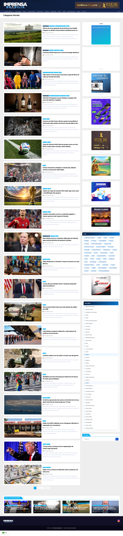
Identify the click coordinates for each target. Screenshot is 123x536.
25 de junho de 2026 (48, 125)
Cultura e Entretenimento (48, 72)
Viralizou (87, 380)
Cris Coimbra (88, 394)
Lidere (87, 346)
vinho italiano (113, 267)
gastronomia (104, 252)
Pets (86, 261)
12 (45, 488)
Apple (99, 237)
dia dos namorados (97, 243)
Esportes (56, 72)
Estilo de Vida (89, 334)
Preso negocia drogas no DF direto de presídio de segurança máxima (47, 508)
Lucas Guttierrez (89, 348)
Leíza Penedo (89, 411)
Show (98, 264)
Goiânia (87, 255)
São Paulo (105, 264)
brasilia (112, 237)
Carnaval (94, 240)
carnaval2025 (102, 240)
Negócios (112, 258)
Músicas (87, 357)
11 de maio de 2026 (48, 381)
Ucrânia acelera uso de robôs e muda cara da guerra (60, 355)
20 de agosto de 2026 (41, 511)
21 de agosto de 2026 (12, 511)
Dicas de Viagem (101, 246)
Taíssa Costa (89, 425)
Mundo (62, 50)
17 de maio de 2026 (48, 335)
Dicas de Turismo (89, 246)
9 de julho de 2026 (48, 102)
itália (93, 255)
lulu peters (112, 255)
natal (105, 258)
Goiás (112, 252)
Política (44, 259)
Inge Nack (88, 402)
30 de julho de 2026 (48, 32)
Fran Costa (88, 397)
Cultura (87, 243)
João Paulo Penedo (90, 405)
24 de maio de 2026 (48, 288)
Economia (48, 467)
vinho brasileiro (103, 267)
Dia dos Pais (108, 243)
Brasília (87, 240)
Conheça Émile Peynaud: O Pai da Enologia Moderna (61, 52)
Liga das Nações (102, 255)
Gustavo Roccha (89, 399)
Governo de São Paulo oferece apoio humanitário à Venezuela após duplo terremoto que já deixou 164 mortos (60, 123)
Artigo (87, 315)
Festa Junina (88, 252)
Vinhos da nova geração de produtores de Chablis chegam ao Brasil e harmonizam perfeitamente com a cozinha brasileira (61, 30)
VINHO (94, 267)
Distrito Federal (89, 323)
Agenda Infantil (89, 309)
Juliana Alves (89, 408)
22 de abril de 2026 (48, 404)
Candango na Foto (90, 391)
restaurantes (103, 261)
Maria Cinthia (89, 416)
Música (99, 258)
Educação (51, 50)
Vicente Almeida (89, 428)
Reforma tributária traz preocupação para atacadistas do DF (16, 508)
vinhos (86, 270)
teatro (113, 264)
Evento (115, 249)
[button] (118, 11)
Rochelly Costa (89, 419)
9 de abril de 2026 (48, 474)
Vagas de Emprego (90, 377)
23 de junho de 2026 (48, 218)
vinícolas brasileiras (104, 270)
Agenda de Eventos (90, 237)
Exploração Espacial (90, 337)
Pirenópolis (93, 261)
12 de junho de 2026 (48, 242)
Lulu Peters (88, 413)
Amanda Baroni (89, 385)
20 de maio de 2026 (48, 311)
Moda (92, 258)
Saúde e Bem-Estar (90, 365)
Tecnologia (88, 371)
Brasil (105, 237)
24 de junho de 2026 (48, 195)
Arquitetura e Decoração (91, 312)
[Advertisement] (101, 57)
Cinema (111, 240)
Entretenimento (97, 249)
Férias (96, 252)
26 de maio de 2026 (48, 266)
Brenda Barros (89, 388)
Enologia (87, 249)
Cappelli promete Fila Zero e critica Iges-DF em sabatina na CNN (104, 508)
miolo (86, 258)
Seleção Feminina (89, 264)
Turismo (87, 267)
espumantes (107, 249)
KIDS (87, 343)
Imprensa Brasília (58, 527)
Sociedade (88, 368)
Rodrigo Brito (45, 50)
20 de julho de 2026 (48, 79)
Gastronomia (56, 50)
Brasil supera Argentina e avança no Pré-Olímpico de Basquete (76, 508)
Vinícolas (94, 270)
